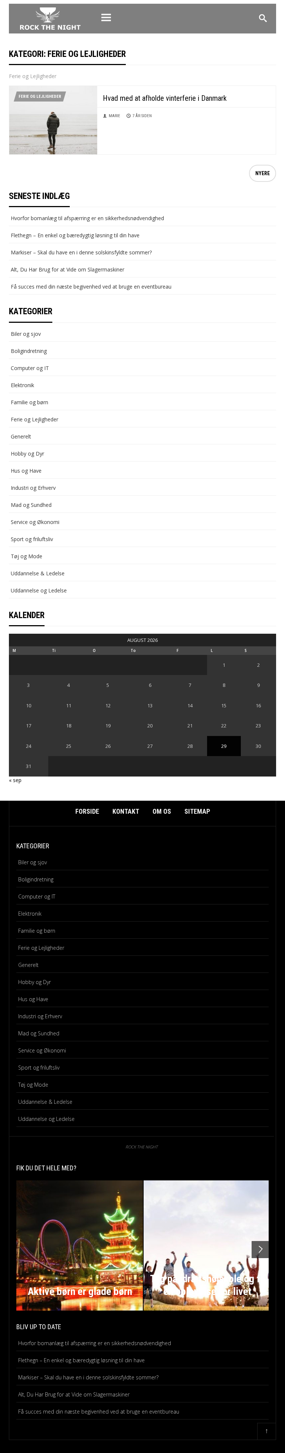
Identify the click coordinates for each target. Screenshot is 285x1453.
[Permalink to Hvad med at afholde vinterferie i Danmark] (53, 119)
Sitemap (197, 811)
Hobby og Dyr (27, 453)
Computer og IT (30, 368)
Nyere (262, 173)
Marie (114, 115)
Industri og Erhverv (33, 487)
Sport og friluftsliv (32, 539)
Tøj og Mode (26, 556)
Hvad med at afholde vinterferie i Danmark (165, 98)
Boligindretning (29, 350)
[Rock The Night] (50, 17)
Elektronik (22, 385)
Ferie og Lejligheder (40, 96)
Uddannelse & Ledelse (38, 573)
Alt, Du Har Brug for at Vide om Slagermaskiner (67, 269)
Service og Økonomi (35, 521)
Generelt (21, 436)
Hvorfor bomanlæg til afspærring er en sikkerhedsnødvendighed (87, 218)
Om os (162, 811)
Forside (87, 811)
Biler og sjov (26, 333)
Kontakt (125, 811)
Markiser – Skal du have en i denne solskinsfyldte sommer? (81, 252)
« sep (15, 780)
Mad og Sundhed (31, 504)
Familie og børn (29, 402)
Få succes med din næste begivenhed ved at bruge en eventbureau (91, 286)
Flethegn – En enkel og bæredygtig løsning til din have (75, 235)
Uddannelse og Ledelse (39, 590)
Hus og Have (26, 470)
